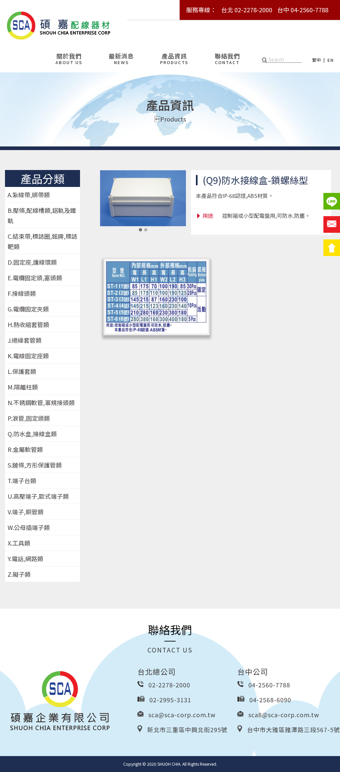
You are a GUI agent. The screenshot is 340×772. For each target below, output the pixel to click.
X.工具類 (19, 543)
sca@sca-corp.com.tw (181, 714)
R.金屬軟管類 (25, 449)
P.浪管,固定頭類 (29, 418)
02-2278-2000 (169, 684)
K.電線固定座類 (28, 355)
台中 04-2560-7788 (302, 9)
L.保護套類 (22, 371)
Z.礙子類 (19, 574)
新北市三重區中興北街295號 (187, 729)
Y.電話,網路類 (25, 558)
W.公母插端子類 (29, 527)
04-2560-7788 (269, 684)
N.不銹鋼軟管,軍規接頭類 (41, 402)
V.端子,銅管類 (25, 511)
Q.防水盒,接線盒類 (32, 433)
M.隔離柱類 (23, 387)
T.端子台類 (22, 480)
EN (330, 60)
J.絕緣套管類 (25, 340)
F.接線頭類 (22, 293)
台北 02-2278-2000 (246, 9)
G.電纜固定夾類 (28, 308)
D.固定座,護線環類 (32, 262)
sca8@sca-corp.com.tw (283, 714)
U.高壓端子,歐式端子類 (38, 496)
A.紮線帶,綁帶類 (29, 194)
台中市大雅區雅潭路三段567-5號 (293, 729)
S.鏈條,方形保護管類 (35, 465)
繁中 (316, 60)
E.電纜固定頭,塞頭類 (35, 277)
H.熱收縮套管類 (28, 324)
